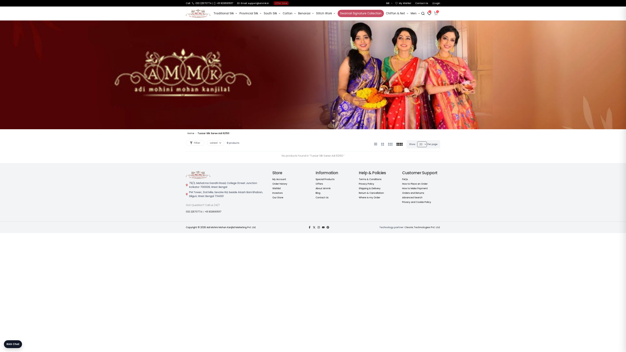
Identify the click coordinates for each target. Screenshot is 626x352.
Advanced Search (412, 197)
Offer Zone (281, 3)
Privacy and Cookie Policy (416, 202)
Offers (319, 183)
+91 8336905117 (213, 211)
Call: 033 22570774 (199, 3)
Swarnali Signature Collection (360, 13)
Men (414, 13)
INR (387, 3)
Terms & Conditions (370, 179)
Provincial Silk (248, 13)
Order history (279, 183)
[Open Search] (423, 13)
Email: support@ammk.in (255, 3)
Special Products (325, 179)
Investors (277, 193)
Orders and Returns (413, 193)
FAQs (405, 179)
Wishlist (276, 188)
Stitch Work (324, 13)
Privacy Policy (366, 183)
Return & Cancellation (371, 193)
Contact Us (421, 3)
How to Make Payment (415, 188)
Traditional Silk (224, 13)
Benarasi (304, 13)
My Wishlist (405, 3)
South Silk (270, 13)
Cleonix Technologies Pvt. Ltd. (422, 227)
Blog (318, 193)
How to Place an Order (415, 183)
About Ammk (323, 188)
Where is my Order (369, 197)
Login (437, 3)
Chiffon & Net (395, 13)
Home (190, 133)
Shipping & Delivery (369, 188)
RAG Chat (13, 344)
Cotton (287, 13)
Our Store (277, 197)
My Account (279, 179)
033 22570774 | (194, 211)
